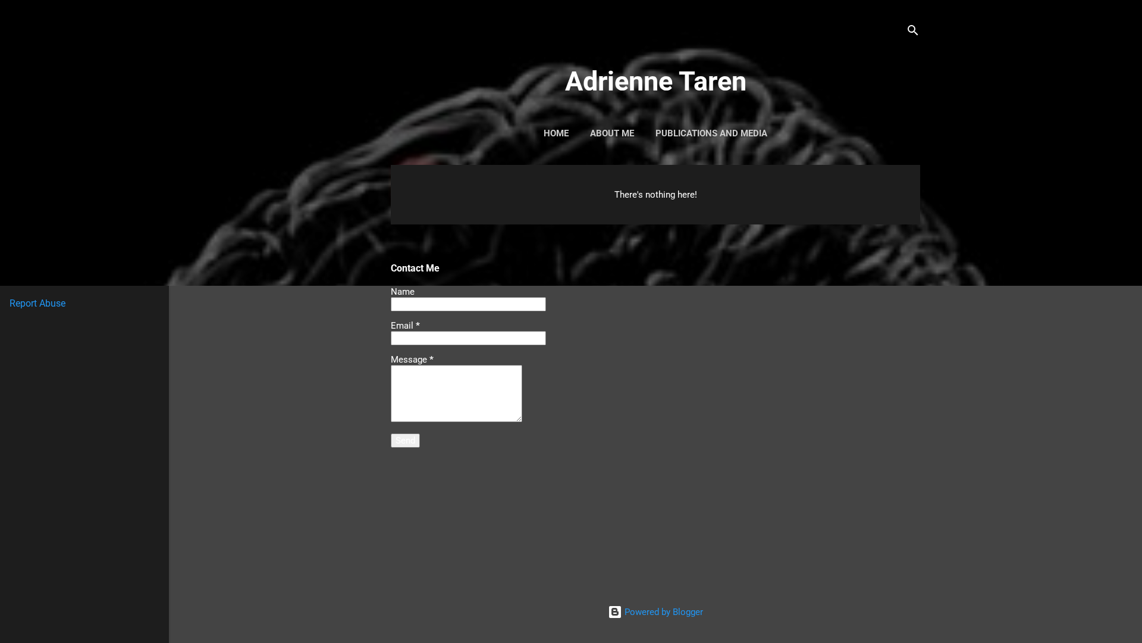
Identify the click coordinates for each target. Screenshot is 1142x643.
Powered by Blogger (662, 612)
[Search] (913, 32)
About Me (612, 133)
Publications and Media (711, 133)
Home (556, 133)
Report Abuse (37, 303)
